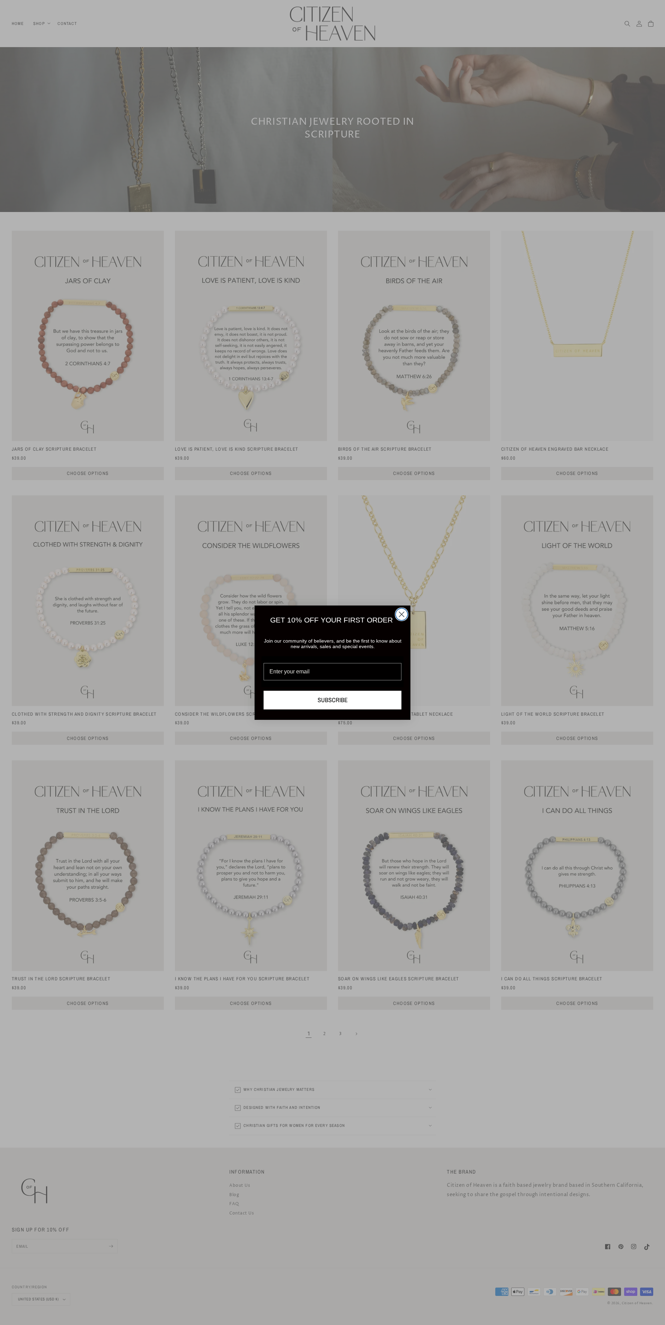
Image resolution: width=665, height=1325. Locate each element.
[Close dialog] (402, 614)
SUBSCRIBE (333, 700)
